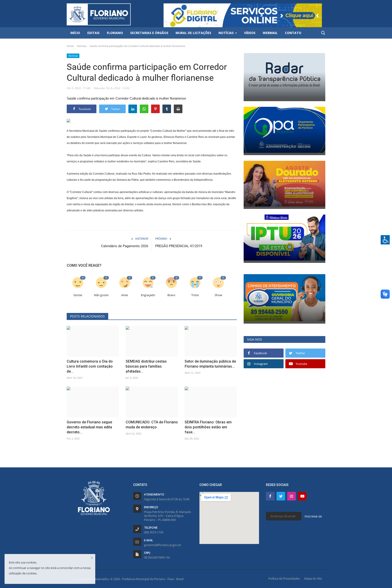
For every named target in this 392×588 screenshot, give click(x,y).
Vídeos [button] (249, 33)
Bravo (171, 295)
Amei (124, 295)
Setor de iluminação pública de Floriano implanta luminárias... (210, 363)
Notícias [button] (226, 33)
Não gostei (101, 295)
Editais (93, 33)
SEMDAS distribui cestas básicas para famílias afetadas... (146, 366)
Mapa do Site (313, 578)
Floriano (115, 33)
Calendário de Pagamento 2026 (124, 246)
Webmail (270, 33)
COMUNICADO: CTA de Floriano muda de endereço (152, 424)
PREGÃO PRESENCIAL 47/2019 (178, 246)
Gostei (78, 295)
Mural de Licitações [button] (193, 33)
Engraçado (148, 295)
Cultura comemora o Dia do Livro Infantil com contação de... (90, 366)
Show (218, 295)
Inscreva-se (313, 516)
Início (75, 33)
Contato (293, 33)
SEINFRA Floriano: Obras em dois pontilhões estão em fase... (208, 427)
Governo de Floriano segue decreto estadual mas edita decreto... (89, 427)
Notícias (81, 46)
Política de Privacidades (284, 578)
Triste (195, 295)
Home (70, 46)
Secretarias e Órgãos (149, 33)
